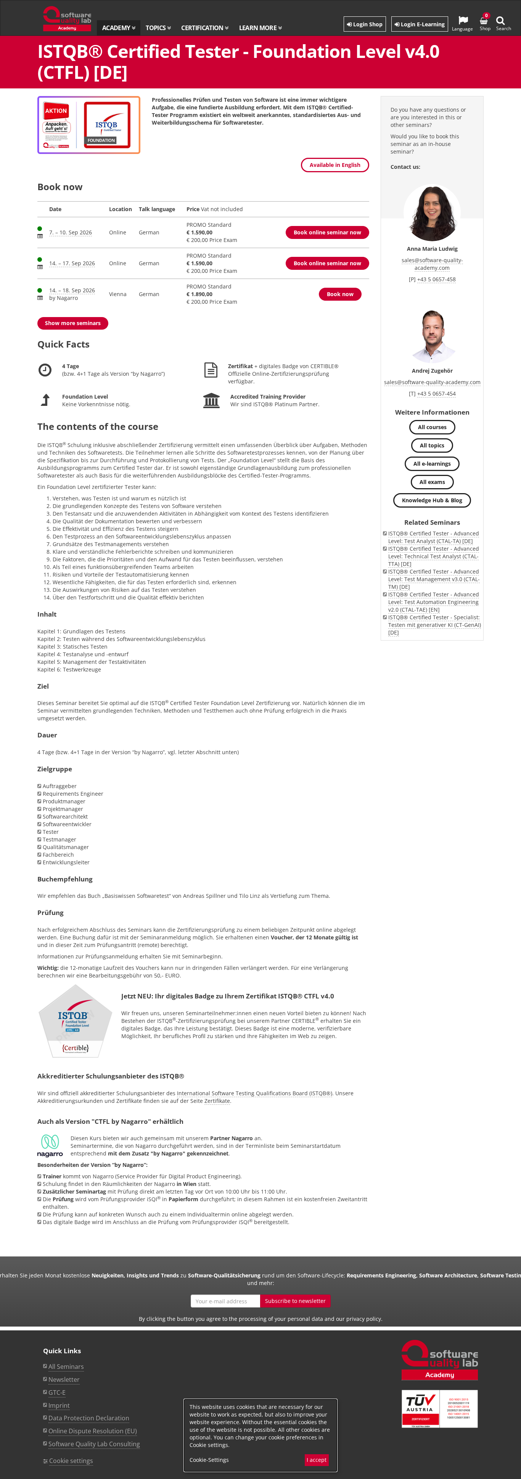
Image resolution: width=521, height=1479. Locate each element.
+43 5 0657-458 (436, 279)
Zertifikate (217, 1100)
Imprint (59, 1405)
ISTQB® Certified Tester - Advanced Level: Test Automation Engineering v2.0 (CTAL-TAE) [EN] (433, 602)
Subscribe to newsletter (295, 1300)
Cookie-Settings (209, 1459)
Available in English (335, 164)
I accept (316, 1459)
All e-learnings (432, 463)
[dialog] (260, 1435)
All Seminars (66, 1366)
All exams (432, 482)
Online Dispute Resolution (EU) (92, 1431)
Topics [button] (156, 28)
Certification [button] (203, 28)
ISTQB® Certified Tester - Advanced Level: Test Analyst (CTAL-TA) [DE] (433, 537)
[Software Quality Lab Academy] (440, 1360)
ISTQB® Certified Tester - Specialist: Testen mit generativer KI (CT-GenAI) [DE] (434, 625)
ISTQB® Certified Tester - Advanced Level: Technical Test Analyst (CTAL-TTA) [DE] (433, 556)
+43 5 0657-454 (436, 393)
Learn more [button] (258, 28)
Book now (340, 294)
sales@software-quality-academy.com (432, 263)
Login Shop (367, 24)
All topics (432, 445)
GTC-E (57, 1392)
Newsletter (64, 1379)
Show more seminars (73, 323)
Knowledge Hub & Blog (432, 500)
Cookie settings (71, 1461)
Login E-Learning (422, 24)
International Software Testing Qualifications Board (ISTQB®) (254, 1093)
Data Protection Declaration (88, 1418)
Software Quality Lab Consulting (94, 1444)
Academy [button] (117, 28)
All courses (432, 427)
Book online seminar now (327, 232)
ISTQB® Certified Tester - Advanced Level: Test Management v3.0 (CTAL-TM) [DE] (434, 579)
